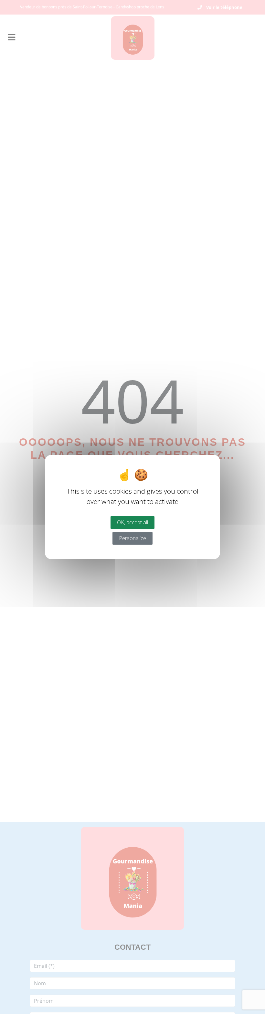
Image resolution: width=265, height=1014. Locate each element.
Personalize (132, 538)
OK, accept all (132, 522)
